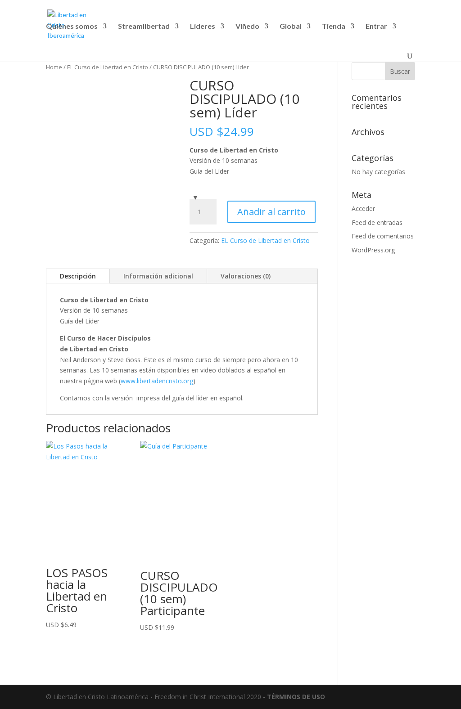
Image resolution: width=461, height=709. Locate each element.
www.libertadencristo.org (157, 381)
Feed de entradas (377, 222)
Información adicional (158, 276)
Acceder (363, 208)
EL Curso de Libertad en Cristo (107, 67)
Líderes (202, 26)
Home (54, 67)
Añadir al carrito (271, 212)
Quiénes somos (72, 26)
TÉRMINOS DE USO (296, 696)
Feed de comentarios (383, 236)
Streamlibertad (144, 26)
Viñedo (247, 26)
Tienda (333, 26)
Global (291, 26)
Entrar (376, 26)
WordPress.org (373, 250)
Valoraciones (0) (246, 276)
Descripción (78, 276)
